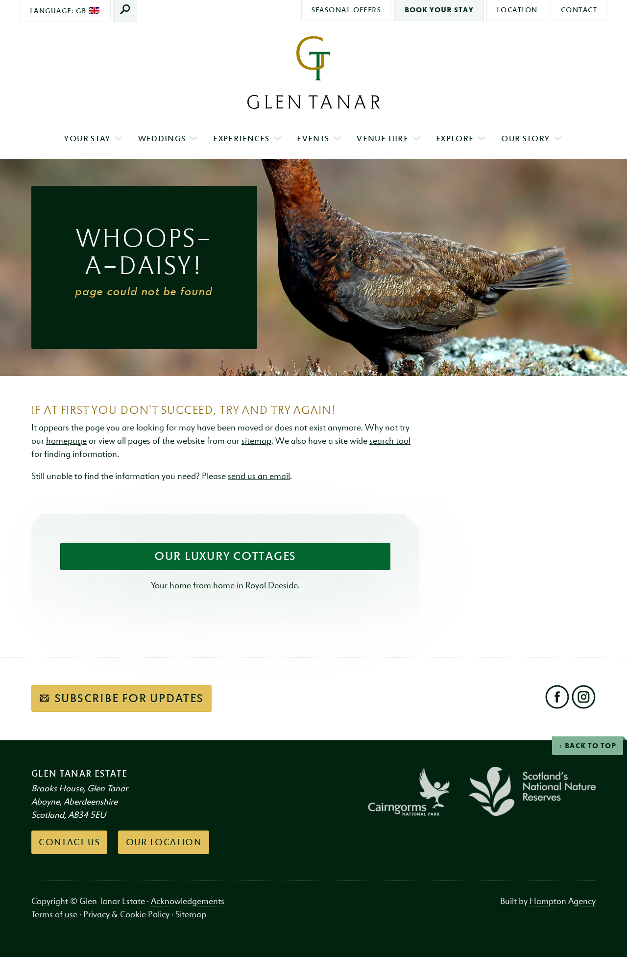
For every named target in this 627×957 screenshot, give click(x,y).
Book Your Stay (439, 9)
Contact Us (69, 842)
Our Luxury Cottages (225, 556)
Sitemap (190, 914)
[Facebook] (557, 697)
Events (313, 138)
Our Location (164, 842)
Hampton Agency (563, 901)
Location (517, 9)
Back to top (590, 746)
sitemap (256, 441)
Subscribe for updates (127, 698)
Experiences (241, 138)
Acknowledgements (187, 901)
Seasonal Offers (347, 9)
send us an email (259, 476)
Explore (455, 138)
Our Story (525, 138)
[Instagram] (583, 697)
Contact (579, 9)
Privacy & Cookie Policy (126, 914)
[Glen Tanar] (313, 72)
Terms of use (54, 914)
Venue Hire (383, 138)
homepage (66, 441)
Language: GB (59, 10)
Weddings (162, 138)
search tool (389, 441)
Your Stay (87, 138)
